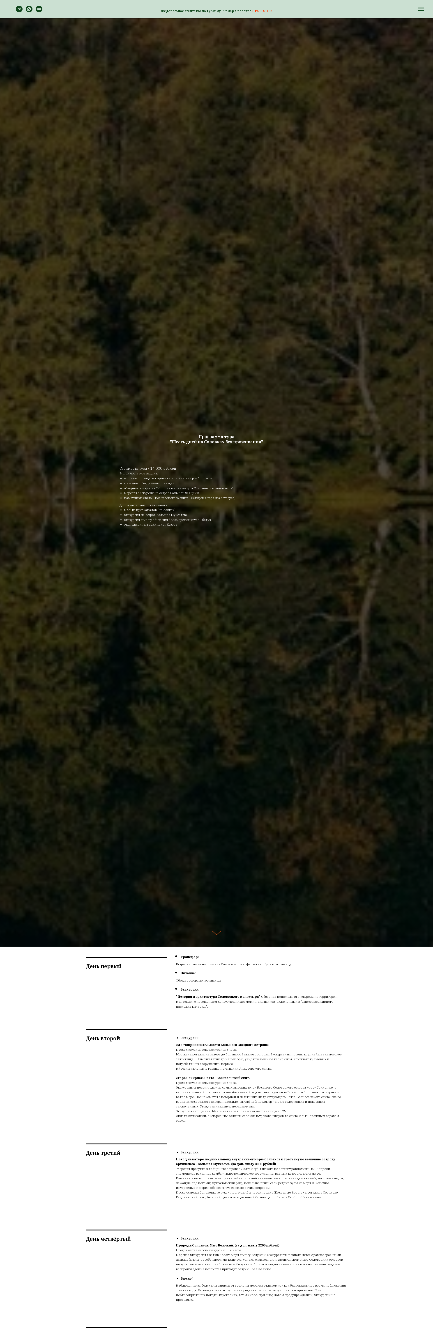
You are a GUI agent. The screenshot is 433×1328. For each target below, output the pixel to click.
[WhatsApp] (29, 11)
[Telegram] (19, 11)
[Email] (39, 11)
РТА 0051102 (261, 11)
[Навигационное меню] (421, 9)
